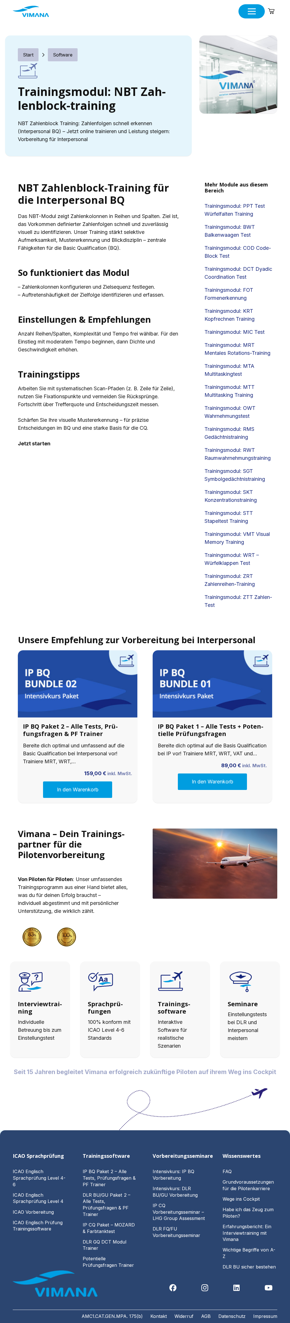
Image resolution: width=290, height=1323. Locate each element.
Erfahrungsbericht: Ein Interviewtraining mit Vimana (247, 1233)
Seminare (243, 1003)
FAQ (227, 1171)
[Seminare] (250, 983)
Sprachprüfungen (105, 1007)
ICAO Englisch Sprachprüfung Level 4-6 (39, 1178)
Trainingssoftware (174, 1007)
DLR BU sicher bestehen (249, 1267)
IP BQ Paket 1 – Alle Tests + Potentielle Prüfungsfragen (210, 730)
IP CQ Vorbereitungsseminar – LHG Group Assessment (179, 1212)
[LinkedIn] (237, 1288)
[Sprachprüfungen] (110, 983)
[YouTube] (269, 1288)
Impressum (265, 1316)
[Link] (40, 1009)
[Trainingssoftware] (180, 983)
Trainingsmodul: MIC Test (234, 332)
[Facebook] (173, 1288)
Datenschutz (232, 1316)
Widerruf (183, 1316)
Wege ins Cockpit (241, 1199)
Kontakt (158, 1316)
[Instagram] (205, 1288)
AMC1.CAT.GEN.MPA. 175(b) (112, 1316)
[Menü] (252, 11)
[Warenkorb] (271, 11)
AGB (206, 1316)
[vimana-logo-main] (31, 11)
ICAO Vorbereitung (33, 1212)
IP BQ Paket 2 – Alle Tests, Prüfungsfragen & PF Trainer (70, 730)
